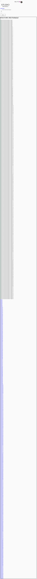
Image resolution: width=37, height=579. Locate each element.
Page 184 (1, 457)
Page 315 (1, 570)
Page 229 (1, 496)
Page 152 (1, 429)
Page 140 (1, 419)
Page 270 (1, 531)
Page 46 (1, 338)
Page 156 (1, 433)
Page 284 (1, 543)
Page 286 (1, 545)
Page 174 (1, 448)
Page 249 (1, 513)
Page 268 (1, 529)
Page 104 (1, 388)
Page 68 (1, 357)
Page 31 (1, 325)
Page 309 (1, 565)
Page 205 (1, 475)
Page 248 (1, 512)
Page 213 (1, 482)
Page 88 (1, 374)
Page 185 (1, 458)
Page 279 (1, 539)
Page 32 (1, 326)
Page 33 (1, 327)
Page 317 (1, 572)
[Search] (1, 11)
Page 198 (1, 469)
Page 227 (1, 494)
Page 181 (1, 454)
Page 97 (1, 382)
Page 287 (1, 546)
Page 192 (1, 464)
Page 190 (1, 462)
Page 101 (1, 385)
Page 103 (1, 387)
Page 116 (1, 398)
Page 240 (1, 505)
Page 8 (1, 305)
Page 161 (1, 437)
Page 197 (1, 468)
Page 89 (1, 375)
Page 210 (1, 479)
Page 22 (1, 317)
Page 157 (1, 434)
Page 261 (1, 523)
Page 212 (1, 481)
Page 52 (1, 343)
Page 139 (1, 418)
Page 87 (1, 373)
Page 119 (1, 401)
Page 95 (1, 380)
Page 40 (1, 333)
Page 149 (1, 427)
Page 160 (1, 436)
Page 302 (1, 559)
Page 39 (1, 332)
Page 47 (1, 339)
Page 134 (1, 414)
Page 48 (1, 340)
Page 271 (1, 532)
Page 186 (1, 459)
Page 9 (1, 306)
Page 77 (1, 365)
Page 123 (1, 404)
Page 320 (1, 574)
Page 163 (1, 439)
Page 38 (1, 331)
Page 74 (1, 362)
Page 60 (1, 350)
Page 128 (1, 409)
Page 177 (1, 451)
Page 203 (1, 473)
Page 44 (1, 336)
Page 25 (1, 320)
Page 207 (1, 477)
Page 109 (1, 392)
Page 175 (1, 449)
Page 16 (1, 312)
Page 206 (1, 476)
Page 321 (1, 575)
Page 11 (1, 308)
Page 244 (1, 509)
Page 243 (1, 508)
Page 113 (1, 396)
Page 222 (1, 490)
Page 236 (1, 502)
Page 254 (1, 517)
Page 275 (1, 535)
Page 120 (1, 402)
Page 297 (1, 554)
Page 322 (1, 576)
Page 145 (1, 423)
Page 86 (1, 372)
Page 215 (1, 484)
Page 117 (1, 399)
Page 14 (1, 310)
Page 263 (1, 525)
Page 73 (1, 361)
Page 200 (1, 471)
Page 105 (1, 389)
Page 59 (1, 349)
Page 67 (1, 356)
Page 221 (1, 489)
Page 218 (1, 486)
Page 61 (1, 351)
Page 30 (1, 324)
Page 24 (1, 319)
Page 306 (1, 562)
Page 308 (1, 564)
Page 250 (1, 514)
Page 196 (1, 467)
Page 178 (1, 452)
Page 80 (1, 367)
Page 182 (1, 455)
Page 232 (1, 498)
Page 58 (1, 348)
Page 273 (1, 534)
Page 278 (1, 538)
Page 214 (1, 483)
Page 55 (1, 346)
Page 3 (1, 301)
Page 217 (1, 485)
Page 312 (1, 567)
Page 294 (1, 552)
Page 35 (1, 328)
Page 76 (1, 364)
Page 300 (1, 557)
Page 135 (1, 415)
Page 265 (1, 527)
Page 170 (1, 445)
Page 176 (1, 450)
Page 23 (1, 318)
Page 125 (1, 406)
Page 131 (1, 411)
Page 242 (1, 507)
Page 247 (1, 511)
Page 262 (1, 524)
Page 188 (1, 460)
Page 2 (1, 300)
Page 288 (1, 547)
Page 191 (1, 463)
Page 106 (1, 390)
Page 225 (1, 492)
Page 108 (1, 391)
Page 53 (1, 344)
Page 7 (1, 304)
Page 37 (1, 330)
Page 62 (1, 352)
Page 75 (1, 363)
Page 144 (1, 422)
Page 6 (1, 303)
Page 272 (1, 533)
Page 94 (1, 379)
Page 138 (1, 417)
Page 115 (1, 397)
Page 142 (1, 421)
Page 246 (1, 510)
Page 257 (1, 520)
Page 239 (1, 504)
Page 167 (1, 442)
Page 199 (1, 470)
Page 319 (1, 573)
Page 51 (1, 342)
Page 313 (1, 568)
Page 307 (1, 563)
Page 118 (1, 400)
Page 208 (1, 478)
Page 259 (1, 522)
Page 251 (1, 515)
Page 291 (1, 549)
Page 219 (1, 487)
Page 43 (1, 335)
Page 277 (1, 537)
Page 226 (1, 493)
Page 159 (1, 435)
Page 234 (1, 500)
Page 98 (1, 383)
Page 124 (1, 405)
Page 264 (1, 526)
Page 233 (1, 499)
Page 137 (1, 416)
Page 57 (1, 347)
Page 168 (1, 443)
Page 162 (1, 438)
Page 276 (1, 536)
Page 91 (1, 377)
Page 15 (1, 311)
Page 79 (1, 366)
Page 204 (1, 474)
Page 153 (1, 430)
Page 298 (1, 555)
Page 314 (1, 569)
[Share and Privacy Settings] (1, 13)
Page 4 (1, 302)
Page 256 (1, 519)
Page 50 (1, 341)
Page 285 (1, 544)
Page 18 (1, 314)
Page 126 (1, 407)
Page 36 (1, 329)
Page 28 (1, 322)
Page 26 (1, 321)
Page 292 (1, 550)
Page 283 (1, 542)
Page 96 (1, 381)
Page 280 (1, 540)
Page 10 (1, 307)
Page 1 (1, 299)
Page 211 (1, 480)
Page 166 (1, 441)
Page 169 (1, 444)
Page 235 (1, 501)
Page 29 (1, 323)
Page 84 (1, 371)
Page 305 (1, 561)
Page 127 (1, 408)
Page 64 (1, 353)
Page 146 (1, 424)
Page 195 (1, 466)
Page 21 (1, 316)
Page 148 (1, 426)
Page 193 (1, 465)
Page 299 (1, 556)
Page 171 (1, 446)
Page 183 (1, 456)
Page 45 (1, 337)
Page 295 (1, 553)
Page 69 (1, 358)
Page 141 (1, 420)
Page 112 (1, 395)
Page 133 (1, 413)
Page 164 (1, 440)
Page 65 (1, 354)
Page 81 (1, 368)
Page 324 (1, 578)
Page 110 (1, 393)
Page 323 (1, 577)
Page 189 (1, 461)
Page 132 (1, 412)
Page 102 (1, 386)
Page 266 (1, 528)
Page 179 (1, 453)
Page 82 (1, 369)
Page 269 (1, 530)
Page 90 (1, 376)
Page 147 (1, 425)
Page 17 (1, 313)
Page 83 (1, 370)
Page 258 (1, 521)
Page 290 (1, 548)
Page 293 (1, 551)
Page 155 (1, 432)
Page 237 (1, 503)
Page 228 (1, 495)
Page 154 (1, 431)
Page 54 (1, 345)
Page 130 (1, 410)
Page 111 (1, 394)
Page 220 (1, 488)
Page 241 (1, 506)
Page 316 (1, 571)
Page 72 (1, 360)
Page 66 (1, 355)
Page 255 (1, 518)
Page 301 (1, 558)
